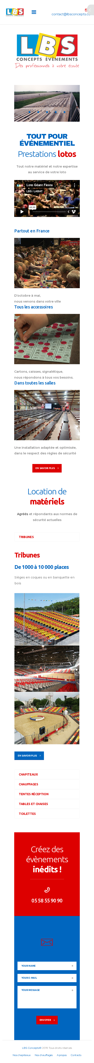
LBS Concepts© (32, 1047)
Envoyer (45, 1020)
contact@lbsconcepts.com (47, 956)
